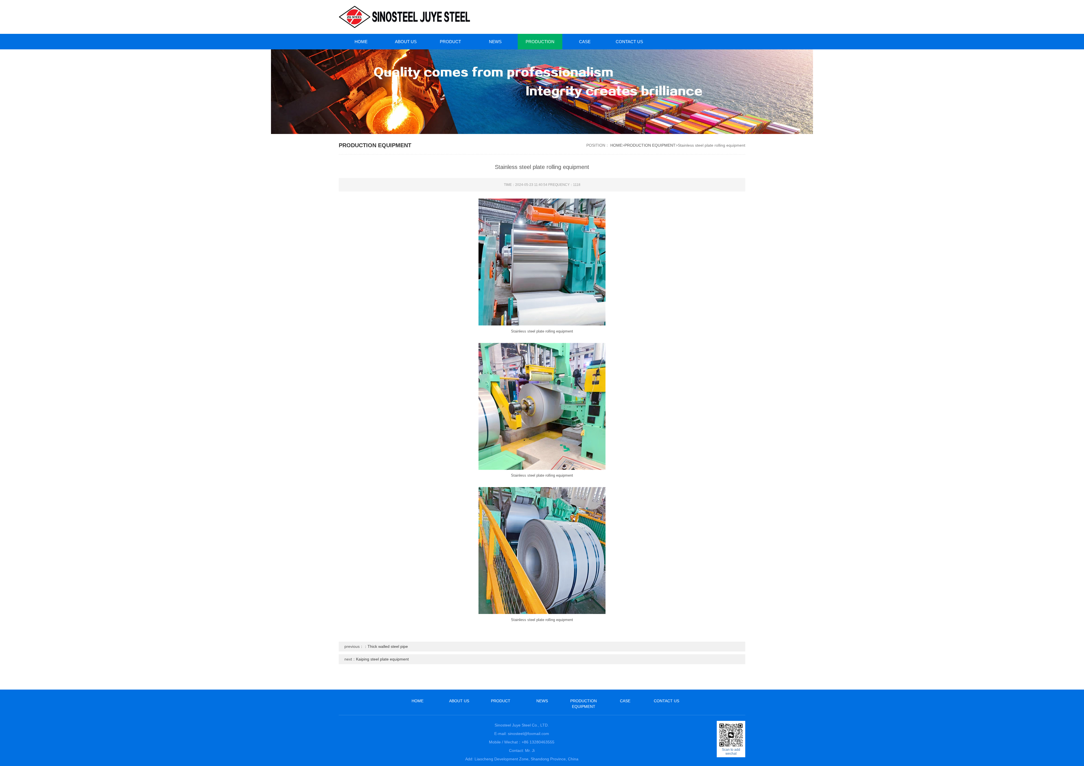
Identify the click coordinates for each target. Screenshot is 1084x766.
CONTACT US (629, 41)
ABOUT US (406, 41)
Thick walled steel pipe (388, 646)
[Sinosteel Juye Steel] (437, 17)
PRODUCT (450, 41)
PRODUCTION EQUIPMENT (540, 44)
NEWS (495, 41)
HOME (361, 41)
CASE (585, 41)
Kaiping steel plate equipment (382, 659)
